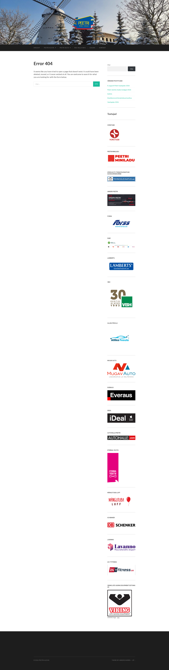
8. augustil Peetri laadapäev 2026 (118, 86)
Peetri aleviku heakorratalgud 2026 (119, 90)
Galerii (92, 48)
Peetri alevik (44, 660)
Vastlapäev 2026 (113, 102)
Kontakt (102, 48)
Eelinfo (109, 94)
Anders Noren (124, 660)
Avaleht (37, 48)
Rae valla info (80, 48)
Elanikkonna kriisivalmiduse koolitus (119, 98)
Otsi (108, 65)
